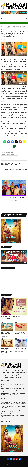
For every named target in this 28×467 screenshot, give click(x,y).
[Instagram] (14, 459)
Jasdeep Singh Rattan (10, 36)
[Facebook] (8, 459)
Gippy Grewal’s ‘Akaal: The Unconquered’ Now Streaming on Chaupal (13, 410)
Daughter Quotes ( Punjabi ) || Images (20, 333)
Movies (8, 26)
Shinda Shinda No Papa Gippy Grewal (9, 152)
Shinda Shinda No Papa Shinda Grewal (9, 154)
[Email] (20, 459)
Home (2, 26)
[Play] (3, 263)
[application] (14, 257)
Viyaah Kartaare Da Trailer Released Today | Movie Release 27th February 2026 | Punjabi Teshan (12, 415)
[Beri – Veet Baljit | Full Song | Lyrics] (21, 343)
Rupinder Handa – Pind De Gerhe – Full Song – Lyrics (13, 317)
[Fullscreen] (25, 263)
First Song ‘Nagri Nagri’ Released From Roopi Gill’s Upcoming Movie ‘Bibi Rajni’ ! (7, 350)
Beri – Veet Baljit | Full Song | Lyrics (21, 349)
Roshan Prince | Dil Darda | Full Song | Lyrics (6, 334)
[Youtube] (17, 459)
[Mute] (23, 263)
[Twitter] (11, 459)
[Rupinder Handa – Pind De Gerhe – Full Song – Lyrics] (14, 306)
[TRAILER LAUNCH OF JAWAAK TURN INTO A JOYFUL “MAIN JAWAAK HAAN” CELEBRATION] (14, 188)
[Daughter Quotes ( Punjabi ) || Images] (21, 326)
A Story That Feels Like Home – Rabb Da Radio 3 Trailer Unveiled (13, 407)
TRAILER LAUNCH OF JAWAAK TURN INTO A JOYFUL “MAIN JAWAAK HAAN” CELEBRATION (13, 403)
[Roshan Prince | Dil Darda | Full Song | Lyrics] (7, 326)
